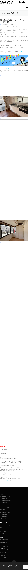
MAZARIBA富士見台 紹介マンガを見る (7, 68)
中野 (1, 529)
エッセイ (2, 527)
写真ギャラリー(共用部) (5, 505)
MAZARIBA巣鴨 (3, 502)
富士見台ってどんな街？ (4, 480)
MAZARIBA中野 (3, 498)
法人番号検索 (3, 557)
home (1, 494)
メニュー (27, 7)
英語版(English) (3, 552)
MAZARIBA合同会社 (4, 539)
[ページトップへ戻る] (14, 562)
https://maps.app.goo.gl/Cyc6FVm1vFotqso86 (9, 49)
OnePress (8, 566)
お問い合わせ (3, 518)
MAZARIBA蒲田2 (3, 516)
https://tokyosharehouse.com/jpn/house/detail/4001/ (10, 73)
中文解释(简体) (3, 554)
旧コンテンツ (3, 531)
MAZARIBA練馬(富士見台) (5, 500)
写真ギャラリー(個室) (4, 507)
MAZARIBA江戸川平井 (5, 496)
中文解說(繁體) (3, 555)
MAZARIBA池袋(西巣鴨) (5, 512)
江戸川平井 (2, 533)
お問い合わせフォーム (24, 51)
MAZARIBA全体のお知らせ (6, 525)
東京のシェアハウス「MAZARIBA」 (13, 2)
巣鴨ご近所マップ (4, 509)
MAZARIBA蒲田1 (3, 514)
